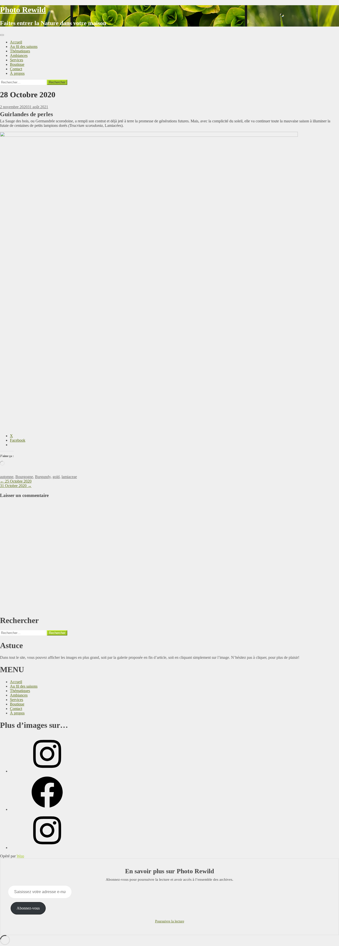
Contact (16, 69)
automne (6, 477)
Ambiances (19, 55)
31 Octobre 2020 (16, 486)
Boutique (17, 64)
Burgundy (43, 477)
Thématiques (20, 51)
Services (16, 60)
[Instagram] (47, 771)
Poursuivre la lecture (169, 921)
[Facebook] (47, 809)
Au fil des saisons (23, 46)
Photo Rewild (23, 9)
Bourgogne (24, 477)
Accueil (16, 42)
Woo (20, 856)
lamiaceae (69, 477)
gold (56, 477)
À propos (17, 73)
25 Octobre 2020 (16, 481)
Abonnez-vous (28, 908)
